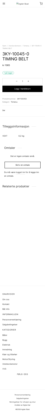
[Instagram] (25, 380)
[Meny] (3, 3)
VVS (4, 369)
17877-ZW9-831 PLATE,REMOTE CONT (9, 276)
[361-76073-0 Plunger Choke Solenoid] (33, 207)
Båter (4, 335)
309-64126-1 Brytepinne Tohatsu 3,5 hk (32, 261)
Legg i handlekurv (22, 89)
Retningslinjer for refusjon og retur (22, 402)
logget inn (20, 172)
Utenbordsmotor (15, 46)
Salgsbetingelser (9, 324)
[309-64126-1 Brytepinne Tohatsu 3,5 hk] (33, 246)
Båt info (5, 309)
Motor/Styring (8, 359)
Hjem (4, 46)
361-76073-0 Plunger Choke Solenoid (30, 219)
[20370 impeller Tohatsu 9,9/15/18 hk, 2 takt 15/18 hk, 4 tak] (12, 209)
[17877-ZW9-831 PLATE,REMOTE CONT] (12, 254)
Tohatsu (26, 46)
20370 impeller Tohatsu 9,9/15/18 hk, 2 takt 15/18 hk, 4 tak (11, 225)
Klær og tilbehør (9, 354)
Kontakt (5, 304)
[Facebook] (8, 110)
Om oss (5, 299)
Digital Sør (26, 405)
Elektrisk (6, 345)
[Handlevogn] (41, 3)
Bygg (4, 340)
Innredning (7, 349)
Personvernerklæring (11, 319)
